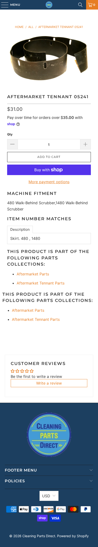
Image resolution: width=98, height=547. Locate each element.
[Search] (80, 5)
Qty (10, 134)
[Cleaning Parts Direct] (49, 5)
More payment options (49, 181)
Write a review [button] (49, 383)
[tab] (20, 229)
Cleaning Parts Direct (38, 536)
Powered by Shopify (73, 536)
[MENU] (2, 5)
